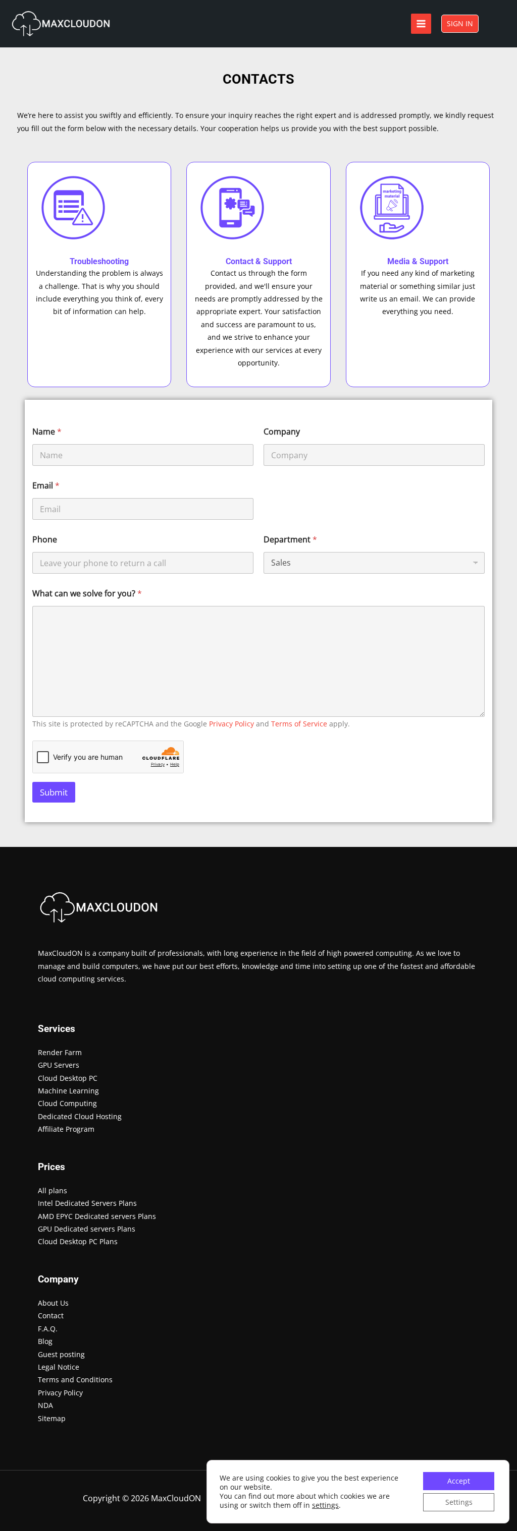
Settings (459, 1502)
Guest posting (61, 1354)
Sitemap (52, 1418)
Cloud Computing (67, 1103)
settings (325, 1505)
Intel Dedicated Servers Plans (87, 1203)
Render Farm (60, 1052)
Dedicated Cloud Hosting (80, 1116)
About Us (53, 1303)
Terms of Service (299, 723)
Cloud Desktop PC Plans (78, 1241)
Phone (44, 539)
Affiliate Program (66, 1129)
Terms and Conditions (75, 1379)
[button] (460, 24)
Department (290, 539)
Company (282, 432)
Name (47, 432)
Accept (458, 1481)
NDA (45, 1405)
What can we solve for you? (87, 593)
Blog (45, 1341)
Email (46, 486)
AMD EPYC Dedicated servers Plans (97, 1216)
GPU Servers (58, 1065)
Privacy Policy (231, 723)
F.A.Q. (48, 1328)
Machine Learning (68, 1090)
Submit (54, 792)
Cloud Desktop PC (67, 1078)
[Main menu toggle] (421, 24)
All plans (52, 1190)
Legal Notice (58, 1367)
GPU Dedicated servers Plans (86, 1229)
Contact (51, 1315)
